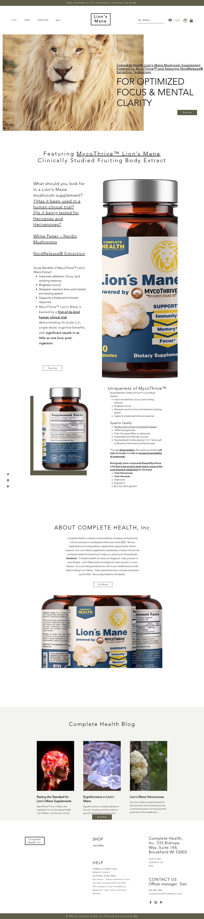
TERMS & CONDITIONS (105, 869)
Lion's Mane (98, 845)
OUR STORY (155, 859)
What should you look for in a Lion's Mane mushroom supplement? (59, 189)
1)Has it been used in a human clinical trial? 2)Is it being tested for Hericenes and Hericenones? (57, 213)
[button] (191, 20)
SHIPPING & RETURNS (104, 876)
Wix (136, 916)
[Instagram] (8, 480)
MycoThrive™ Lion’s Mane (119, 153)
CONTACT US (156, 862)
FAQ (151, 866)
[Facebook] (8, 474)
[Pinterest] (8, 486)
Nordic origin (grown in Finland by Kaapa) (135, 426)
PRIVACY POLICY (102, 872)
